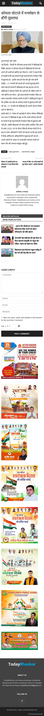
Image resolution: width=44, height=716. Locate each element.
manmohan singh (28, 152)
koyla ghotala (14, 152)
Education (6, 255)
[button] (40, 3)
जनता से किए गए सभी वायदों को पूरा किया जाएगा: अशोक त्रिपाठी (32, 162)
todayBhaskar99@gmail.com (30, 685)
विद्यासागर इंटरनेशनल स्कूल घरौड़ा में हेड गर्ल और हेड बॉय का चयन (28, 251)
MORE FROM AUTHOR (12, 219)
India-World (6, 27)
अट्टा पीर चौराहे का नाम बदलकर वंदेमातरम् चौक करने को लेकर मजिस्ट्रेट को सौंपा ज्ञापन (27, 229)
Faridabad (5, 244)
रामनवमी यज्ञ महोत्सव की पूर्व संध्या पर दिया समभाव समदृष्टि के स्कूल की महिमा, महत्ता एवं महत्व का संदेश (28, 240)
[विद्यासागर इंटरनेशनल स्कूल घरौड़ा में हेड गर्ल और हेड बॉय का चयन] (7, 252)
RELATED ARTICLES (11, 216)
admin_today (8, 29)
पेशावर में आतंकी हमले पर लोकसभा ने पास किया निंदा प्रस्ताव (9, 164)
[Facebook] (22, 701)
